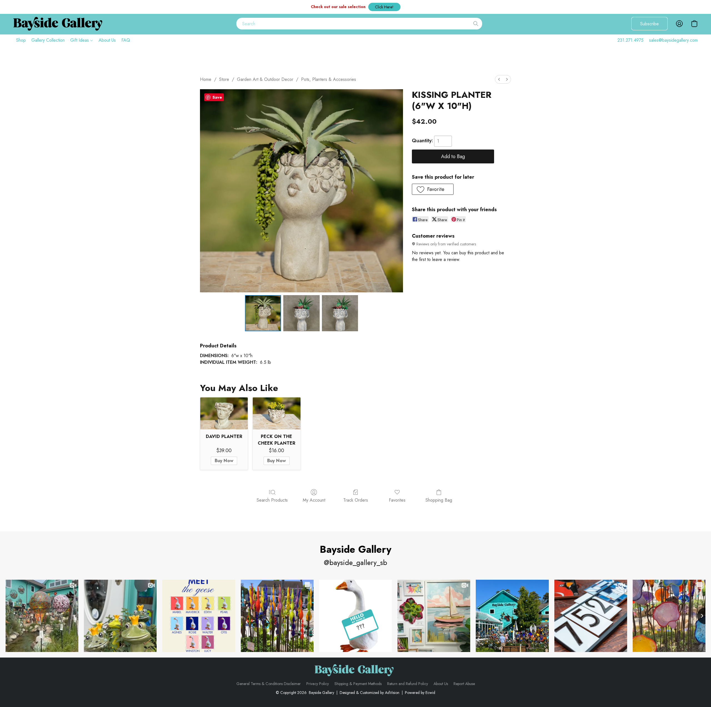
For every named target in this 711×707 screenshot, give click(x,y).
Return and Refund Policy (407, 683)
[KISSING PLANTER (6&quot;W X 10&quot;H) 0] (263, 313)
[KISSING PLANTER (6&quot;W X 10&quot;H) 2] (340, 313)
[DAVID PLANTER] (224, 413)
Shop (21, 40)
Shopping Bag (438, 500)
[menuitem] (499, 79)
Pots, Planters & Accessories (328, 79)
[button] (384, 7)
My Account (314, 500)
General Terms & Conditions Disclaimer (268, 683)
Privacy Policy (317, 683)
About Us (107, 40)
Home (205, 79)
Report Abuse (464, 683)
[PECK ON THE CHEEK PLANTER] (276, 413)
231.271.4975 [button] (630, 40)
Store (224, 79)
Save (217, 97)
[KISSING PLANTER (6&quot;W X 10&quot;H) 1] (301, 313)
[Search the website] (476, 24)
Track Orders (355, 500)
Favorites (397, 500)
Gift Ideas (80, 40)
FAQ (125, 40)
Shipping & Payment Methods (358, 683)
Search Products (272, 500)
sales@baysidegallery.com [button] (673, 40)
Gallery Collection (48, 40)
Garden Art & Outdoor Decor (265, 79)
